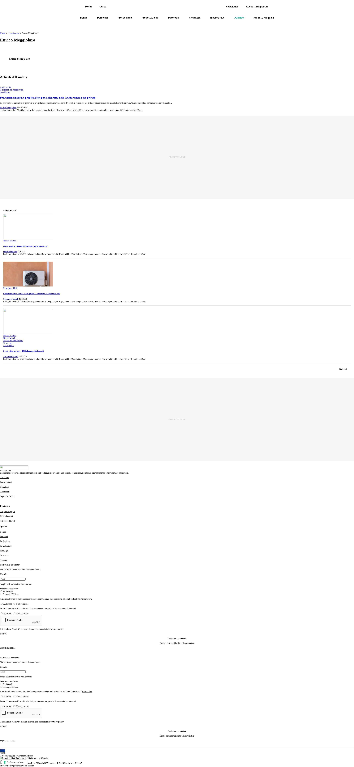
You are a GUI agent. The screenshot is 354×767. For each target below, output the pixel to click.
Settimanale (8, 591)
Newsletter (4, 491)
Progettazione (150, 17)
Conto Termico (117, 24)
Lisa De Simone (10, 252)
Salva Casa (137, 24)
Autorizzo (7, 604)
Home (2, 33)
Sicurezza (195, 17)
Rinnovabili (214, 24)
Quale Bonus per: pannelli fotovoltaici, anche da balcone (25, 246)
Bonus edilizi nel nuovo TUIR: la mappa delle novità (23, 351)
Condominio (165, 24)
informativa (87, 599)
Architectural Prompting (190, 24)
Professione (125, 17)
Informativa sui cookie (24, 766)
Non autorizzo (22, 604)
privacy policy (57, 629)
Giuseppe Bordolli (11, 299)
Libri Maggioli (6, 516)
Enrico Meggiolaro (8, 107)
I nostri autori (13, 33)
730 (151, 24)
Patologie (173, 17)
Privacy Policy (6, 766)
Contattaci (4, 487)
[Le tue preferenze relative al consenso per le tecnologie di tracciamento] (14, 762)
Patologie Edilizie (10, 594)
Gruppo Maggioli (7, 511)
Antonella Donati (10, 356)
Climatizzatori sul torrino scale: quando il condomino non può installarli (31, 294)
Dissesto (231, 24)
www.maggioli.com (24, 756)
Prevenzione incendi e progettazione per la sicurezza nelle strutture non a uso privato (47, 97)
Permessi (102, 17)
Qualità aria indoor (251, 24)
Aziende (239, 17)
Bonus (83, 17)
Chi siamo (4, 477)
